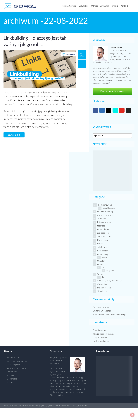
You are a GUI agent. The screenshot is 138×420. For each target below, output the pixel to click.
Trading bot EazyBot (101, 341)
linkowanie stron (104, 222)
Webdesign (102, 274)
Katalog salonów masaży (103, 334)
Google (100, 243)
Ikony (104, 277)
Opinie (115, 6)
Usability (101, 261)
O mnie (94, 6)
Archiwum (105, 6)
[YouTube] (122, 110)
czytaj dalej (14, 134)
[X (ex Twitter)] (128, 110)
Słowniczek (102, 291)
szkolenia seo (103, 247)
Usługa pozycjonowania (17, 361)
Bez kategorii (102, 250)
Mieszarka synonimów (16, 368)
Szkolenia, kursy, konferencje (109, 280)
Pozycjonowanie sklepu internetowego (109, 314)
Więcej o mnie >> (57, 395)
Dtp (103, 267)
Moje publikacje (104, 287)
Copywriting (102, 284)
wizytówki (110, 270)
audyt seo (101, 218)
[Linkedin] (102, 110)
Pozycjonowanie (105, 205)
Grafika (100, 264)
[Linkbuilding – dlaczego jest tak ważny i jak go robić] (40, 68)
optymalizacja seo (105, 215)
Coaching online (99, 330)
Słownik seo (12, 371)
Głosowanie (12, 378)
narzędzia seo (103, 229)
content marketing (105, 211)
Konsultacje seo (13, 364)
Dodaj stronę (103, 240)
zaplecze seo (103, 233)
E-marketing (102, 254)
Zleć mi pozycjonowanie (112, 91)
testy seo (101, 225)
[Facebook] (95, 110)
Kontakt (124, 6)
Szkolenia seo (13, 357)
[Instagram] (108, 110)
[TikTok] (115, 110)
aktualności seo (104, 236)
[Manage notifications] (132, 415)
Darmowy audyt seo (101, 307)
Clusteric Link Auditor (102, 311)
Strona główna (69, 6)
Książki (104, 257)
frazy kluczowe (109, 208)
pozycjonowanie (100, 337)
